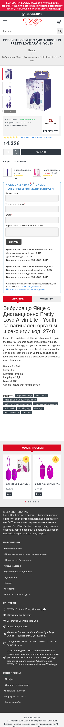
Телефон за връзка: (15, 204)
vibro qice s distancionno (46, 403)
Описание (18, 298)
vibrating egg (24, 408)
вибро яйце (41, 395)
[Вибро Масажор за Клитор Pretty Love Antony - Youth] (7, 172)
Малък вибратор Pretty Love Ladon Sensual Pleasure (52, 169)
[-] (16, 153)
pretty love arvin (12, 412)
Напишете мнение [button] (42, 137)
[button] (10, 70)
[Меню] (5, 22)
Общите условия (30, 286)
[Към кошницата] (59, 22)
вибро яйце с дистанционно (18, 403)
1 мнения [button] (24, 137)
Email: (8, 214)
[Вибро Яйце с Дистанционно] (17, 468)
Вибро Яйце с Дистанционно (18, 483)
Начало (32, 50)
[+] (16, 150)
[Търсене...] (60, 31)
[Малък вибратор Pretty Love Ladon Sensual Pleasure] (37, 172)
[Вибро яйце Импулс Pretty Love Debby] (47, 468)
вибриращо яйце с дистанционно (20, 399)
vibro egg (38, 408)
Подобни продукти (32, 447)
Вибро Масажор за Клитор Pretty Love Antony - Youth (22, 169)
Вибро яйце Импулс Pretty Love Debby (47, 483)
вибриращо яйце (24, 395)
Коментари (46, 298)
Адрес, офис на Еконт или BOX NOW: (24, 225)
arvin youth (9, 408)
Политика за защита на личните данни (25, 289)
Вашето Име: (12, 193)
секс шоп (27, 412)
